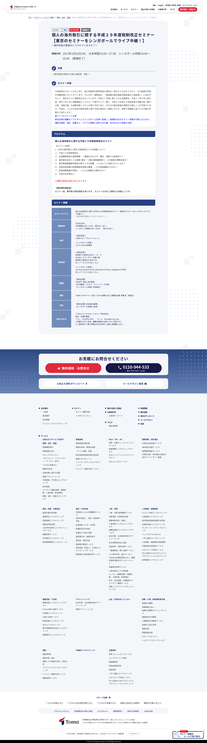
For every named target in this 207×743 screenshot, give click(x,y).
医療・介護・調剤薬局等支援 (153, 599)
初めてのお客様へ (133, 711)
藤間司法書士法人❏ (152, 703)
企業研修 (112, 650)
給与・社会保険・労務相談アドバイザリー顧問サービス (121, 581)
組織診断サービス (50, 534)
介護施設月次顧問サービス (152, 620)
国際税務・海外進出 (150, 439)
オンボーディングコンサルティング (154, 529)
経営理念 (46, 415)
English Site (148, 711)
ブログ (110, 422)
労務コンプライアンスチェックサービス (121, 588)
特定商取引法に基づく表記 (83, 711)
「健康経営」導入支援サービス (121, 550)
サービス (44, 436)
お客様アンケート (116, 415)
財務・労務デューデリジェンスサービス (121, 444)
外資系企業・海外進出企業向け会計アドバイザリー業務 (154, 455)
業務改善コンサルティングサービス (55, 604)
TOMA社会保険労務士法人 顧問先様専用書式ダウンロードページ (122, 560)
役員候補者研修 (115, 665)
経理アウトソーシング (51, 476)
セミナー (77, 408)
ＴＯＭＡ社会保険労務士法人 (80, 703)
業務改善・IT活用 (50, 599)
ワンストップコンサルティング (55, 423)
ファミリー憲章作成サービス (87, 468)
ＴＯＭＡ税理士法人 (54, 703)
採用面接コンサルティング (152, 559)
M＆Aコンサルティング (118, 461)
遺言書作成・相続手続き (85, 536)
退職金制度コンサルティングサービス (121, 531)
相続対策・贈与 (49, 658)
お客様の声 (111, 412)
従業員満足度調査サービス (152, 546)
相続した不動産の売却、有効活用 (55, 662)
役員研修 (112, 669)
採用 (154, 5)
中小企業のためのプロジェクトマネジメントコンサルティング (154, 554)
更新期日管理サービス (84, 544)
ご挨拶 (45, 411)
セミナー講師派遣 (83, 411)
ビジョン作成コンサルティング (154, 512)
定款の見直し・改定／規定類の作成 (88, 519)
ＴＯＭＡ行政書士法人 (106, 703)
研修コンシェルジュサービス (120, 654)
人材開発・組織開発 (150, 508)
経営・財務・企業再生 (51, 508)
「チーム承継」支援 (84, 451)
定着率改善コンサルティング (153, 524)
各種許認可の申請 (83, 528)
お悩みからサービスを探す (53, 439)
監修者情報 (113, 426)
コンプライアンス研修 (117, 658)
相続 (44, 650)
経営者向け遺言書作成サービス (88, 554)
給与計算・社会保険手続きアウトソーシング (121, 537)
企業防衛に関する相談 (51, 472)
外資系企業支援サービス (152, 443)
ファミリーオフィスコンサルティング (88, 463)
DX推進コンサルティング (52, 613)
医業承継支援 (147, 632)
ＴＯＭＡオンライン (84, 415)
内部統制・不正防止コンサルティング (55, 481)
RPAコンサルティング (51, 624)
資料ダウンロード (147, 416)
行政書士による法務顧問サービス (88, 513)
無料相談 (143, 412)
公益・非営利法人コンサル (119, 599)
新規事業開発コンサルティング (55, 542)
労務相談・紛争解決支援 (118, 516)
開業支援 (145, 628)
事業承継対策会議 (83, 443)
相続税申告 (47, 654)
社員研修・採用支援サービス (120, 546)
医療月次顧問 (147, 603)
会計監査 (46, 486)
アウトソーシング (83, 599)
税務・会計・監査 (50, 443)
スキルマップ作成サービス (152, 549)
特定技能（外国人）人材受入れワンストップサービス (88, 549)
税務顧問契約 (48, 447)
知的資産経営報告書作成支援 (87, 455)
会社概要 (46, 419)
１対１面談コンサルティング (153, 538)
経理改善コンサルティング (53, 620)
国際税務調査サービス (151, 451)
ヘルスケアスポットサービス (153, 640)
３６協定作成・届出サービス (120, 554)
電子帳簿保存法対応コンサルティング (55, 629)
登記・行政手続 (82, 508)
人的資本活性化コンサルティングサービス (55, 529)
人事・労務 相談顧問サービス (120, 512)
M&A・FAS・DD (115, 439)
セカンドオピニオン (50, 455)
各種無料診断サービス (117, 567)
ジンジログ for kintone (151, 534)
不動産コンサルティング (85, 650)
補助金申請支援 (49, 524)
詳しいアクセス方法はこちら (86, 262)
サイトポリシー (103, 711)
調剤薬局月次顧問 (149, 617)
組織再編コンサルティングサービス (121, 450)
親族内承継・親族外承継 (85, 447)
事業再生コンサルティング (53, 516)
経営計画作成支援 (50, 512)
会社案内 (44, 408)
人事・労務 (113, 508)
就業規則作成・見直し (117, 520)
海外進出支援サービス (151, 447)
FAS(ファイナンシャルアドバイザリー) (121, 456)
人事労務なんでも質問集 (118, 571)
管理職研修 (113, 662)
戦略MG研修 (47, 468)
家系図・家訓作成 (83, 540)
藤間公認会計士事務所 (130, 703)
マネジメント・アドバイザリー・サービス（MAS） (54, 459)
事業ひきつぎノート (84, 458)
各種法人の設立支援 (84, 532)
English (160, 5)
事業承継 (79, 439)
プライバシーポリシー (61, 711)
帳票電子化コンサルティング (54, 634)
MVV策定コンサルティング (53, 538)
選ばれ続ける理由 (114, 408)
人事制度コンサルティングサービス (121, 525)
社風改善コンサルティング (152, 516)
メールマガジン (146, 420)
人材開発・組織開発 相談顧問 (153, 542)
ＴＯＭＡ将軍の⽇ (50, 465)
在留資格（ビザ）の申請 (85, 525)
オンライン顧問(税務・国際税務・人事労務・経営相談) (54, 491)
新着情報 (143, 408)
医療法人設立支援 (149, 624)
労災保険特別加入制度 (117, 542)
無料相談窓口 (117, 711)
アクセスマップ (134, 734)
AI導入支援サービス (50, 617)
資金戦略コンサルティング (53, 520)
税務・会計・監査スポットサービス (55, 497)
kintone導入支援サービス (53, 609)
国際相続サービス (50, 678)
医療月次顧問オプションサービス (154, 611)
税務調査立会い (49, 451)
